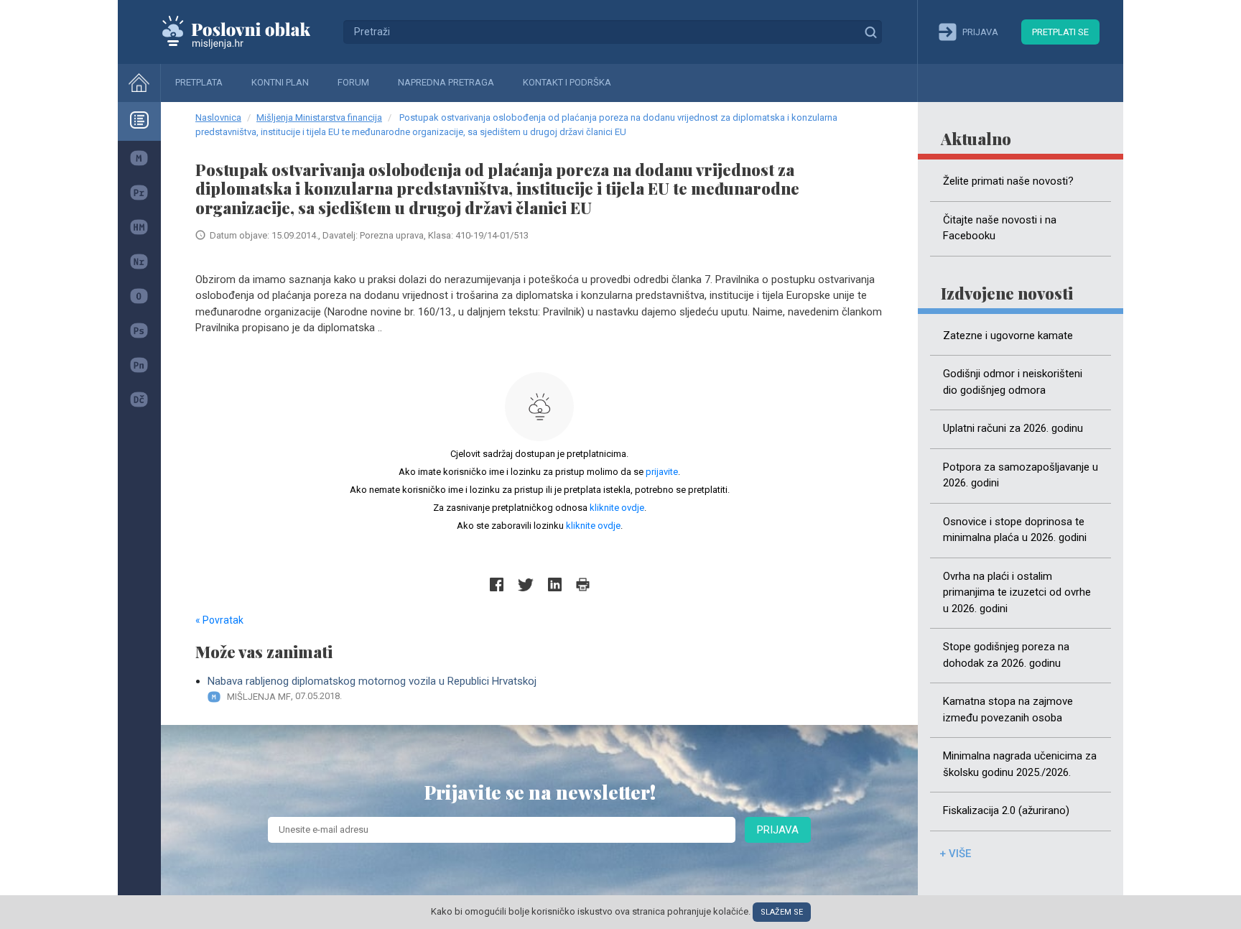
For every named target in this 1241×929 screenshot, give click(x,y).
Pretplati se (1060, 32)
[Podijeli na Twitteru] (526, 584)
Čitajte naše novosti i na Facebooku (999, 228)
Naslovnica (218, 117)
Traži (870, 31)
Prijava (778, 829)
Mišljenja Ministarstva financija (319, 117)
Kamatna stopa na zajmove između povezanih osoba (1008, 709)
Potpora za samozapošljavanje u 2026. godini (1020, 475)
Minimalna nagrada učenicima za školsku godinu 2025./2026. (1020, 764)
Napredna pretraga (446, 82)
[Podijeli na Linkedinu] (555, 584)
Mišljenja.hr (247, 31)
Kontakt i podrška (567, 82)
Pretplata (199, 82)
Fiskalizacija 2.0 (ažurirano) (1006, 810)
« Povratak (219, 620)
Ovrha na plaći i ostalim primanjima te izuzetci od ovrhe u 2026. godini (1017, 592)
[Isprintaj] (583, 584)
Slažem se (782, 912)
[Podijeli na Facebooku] (496, 584)
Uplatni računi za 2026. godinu (1013, 428)
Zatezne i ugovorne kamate (1008, 335)
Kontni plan (280, 82)
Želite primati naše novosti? (1008, 181)
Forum (353, 82)
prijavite (662, 471)
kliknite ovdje (617, 507)
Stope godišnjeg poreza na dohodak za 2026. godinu (1006, 655)
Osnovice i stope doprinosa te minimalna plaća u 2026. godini (1015, 530)
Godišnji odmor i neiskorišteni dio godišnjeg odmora (1012, 382)
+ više (955, 853)
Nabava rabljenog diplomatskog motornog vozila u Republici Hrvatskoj (372, 688)
